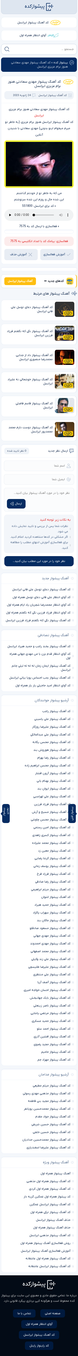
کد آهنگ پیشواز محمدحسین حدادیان (46, 1140)
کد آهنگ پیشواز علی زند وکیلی (50, 959)
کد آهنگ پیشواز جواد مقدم (52, 1117)
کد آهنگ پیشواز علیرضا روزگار (51, 727)
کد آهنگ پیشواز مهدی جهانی (51, 936)
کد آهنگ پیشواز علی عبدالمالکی (50, 735)
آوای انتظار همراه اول (33, 35)
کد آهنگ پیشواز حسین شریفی (50, 1124)
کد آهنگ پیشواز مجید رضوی (52, 1044)
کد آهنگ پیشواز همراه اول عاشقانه (48, 1259)
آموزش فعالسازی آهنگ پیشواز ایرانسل (45, 1251)
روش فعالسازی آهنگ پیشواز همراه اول (45, 1243)
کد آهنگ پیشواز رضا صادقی (52, 882)
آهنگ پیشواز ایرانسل (20, 281)
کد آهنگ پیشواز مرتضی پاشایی (50, 1013)
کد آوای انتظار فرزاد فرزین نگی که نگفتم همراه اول (38, 613)
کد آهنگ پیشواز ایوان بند (53, 789)
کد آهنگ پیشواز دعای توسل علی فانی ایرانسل (41, 589)
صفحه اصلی (52, 1313)
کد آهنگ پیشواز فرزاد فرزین (52, 804)
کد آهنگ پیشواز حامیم (55, 1052)
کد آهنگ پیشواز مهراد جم (53, 1060)
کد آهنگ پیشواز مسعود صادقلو (50, 928)
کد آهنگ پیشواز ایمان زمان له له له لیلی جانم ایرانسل (41, 668)
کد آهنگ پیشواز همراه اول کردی (49, 1189)
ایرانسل (39, 116)
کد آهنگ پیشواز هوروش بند (51, 750)
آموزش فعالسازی (54, 254)
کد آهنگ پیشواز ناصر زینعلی (51, 1006)
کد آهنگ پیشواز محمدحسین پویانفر (47, 1109)
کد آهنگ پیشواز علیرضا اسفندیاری (48, 1148)
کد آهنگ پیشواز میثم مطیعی (51, 1086)
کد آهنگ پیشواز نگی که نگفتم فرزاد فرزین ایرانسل (38, 620)
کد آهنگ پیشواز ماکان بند (53, 920)
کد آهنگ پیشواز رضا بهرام (53, 758)
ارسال (18, 504)
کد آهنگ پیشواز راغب (56, 711)
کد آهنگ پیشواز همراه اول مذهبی (48, 1181)
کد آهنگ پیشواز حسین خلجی (51, 1132)
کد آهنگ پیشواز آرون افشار (52, 773)
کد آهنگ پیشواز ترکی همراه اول (50, 1212)
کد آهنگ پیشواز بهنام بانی (53, 781)
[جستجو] (7, 49)
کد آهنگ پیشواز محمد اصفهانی (50, 951)
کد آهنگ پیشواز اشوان (55, 897)
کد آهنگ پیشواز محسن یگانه (51, 742)
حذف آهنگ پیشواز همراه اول (51, 1228)
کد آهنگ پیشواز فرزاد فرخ (53, 874)
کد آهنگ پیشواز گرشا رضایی (52, 858)
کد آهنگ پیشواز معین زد (54, 851)
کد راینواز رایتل (39, 1346)
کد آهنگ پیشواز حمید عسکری (51, 1021)
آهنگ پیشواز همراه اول (55, 1173)
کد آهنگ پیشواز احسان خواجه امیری (47, 990)
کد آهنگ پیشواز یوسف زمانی (51, 866)
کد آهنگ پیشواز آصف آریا (53, 982)
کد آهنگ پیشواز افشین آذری (52, 1037)
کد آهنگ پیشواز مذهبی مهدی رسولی (46, 1093)
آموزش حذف (18, 254)
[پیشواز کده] (39, 7)
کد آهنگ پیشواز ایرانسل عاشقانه (49, 1266)
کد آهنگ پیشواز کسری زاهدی (51, 835)
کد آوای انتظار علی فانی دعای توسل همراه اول (41, 597)
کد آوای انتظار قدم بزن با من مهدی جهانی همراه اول (40, 656)
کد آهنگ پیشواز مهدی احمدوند (50, 944)
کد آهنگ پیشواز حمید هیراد (52, 905)
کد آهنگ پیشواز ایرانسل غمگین (49, 1204)
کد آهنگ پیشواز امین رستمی (51, 827)
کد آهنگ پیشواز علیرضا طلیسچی (49, 967)
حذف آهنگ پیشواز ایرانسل (53, 1220)
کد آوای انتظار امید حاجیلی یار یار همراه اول (42, 686)
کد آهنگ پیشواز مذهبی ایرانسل (49, 1235)
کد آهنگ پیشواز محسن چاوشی (50, 820)
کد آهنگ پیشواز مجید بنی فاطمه (49, 1101)
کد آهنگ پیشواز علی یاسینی (52, 719)
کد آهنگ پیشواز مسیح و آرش (51, 812)
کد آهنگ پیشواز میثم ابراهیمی (50, 889)
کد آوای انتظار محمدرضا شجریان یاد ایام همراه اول (38, 605)
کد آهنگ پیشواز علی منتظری (51, 974)
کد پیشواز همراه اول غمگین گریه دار (47, 1197)
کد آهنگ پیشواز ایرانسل (33, 23)
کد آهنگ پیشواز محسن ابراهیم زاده (47, 766)
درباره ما (72, 1295)
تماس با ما (24, 1313)
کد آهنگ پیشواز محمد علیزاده (51, 843)
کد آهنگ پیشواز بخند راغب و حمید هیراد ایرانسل (38, 646)
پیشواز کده (61, 63)
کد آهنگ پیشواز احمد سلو (53, 1029)
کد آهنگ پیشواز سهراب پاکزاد (51, 913)
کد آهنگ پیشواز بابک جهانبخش (50, 998)
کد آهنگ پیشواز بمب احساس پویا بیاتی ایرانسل (39, 678)
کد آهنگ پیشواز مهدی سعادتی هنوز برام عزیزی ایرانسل (34, 84)
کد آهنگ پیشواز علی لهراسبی (51, 796)
